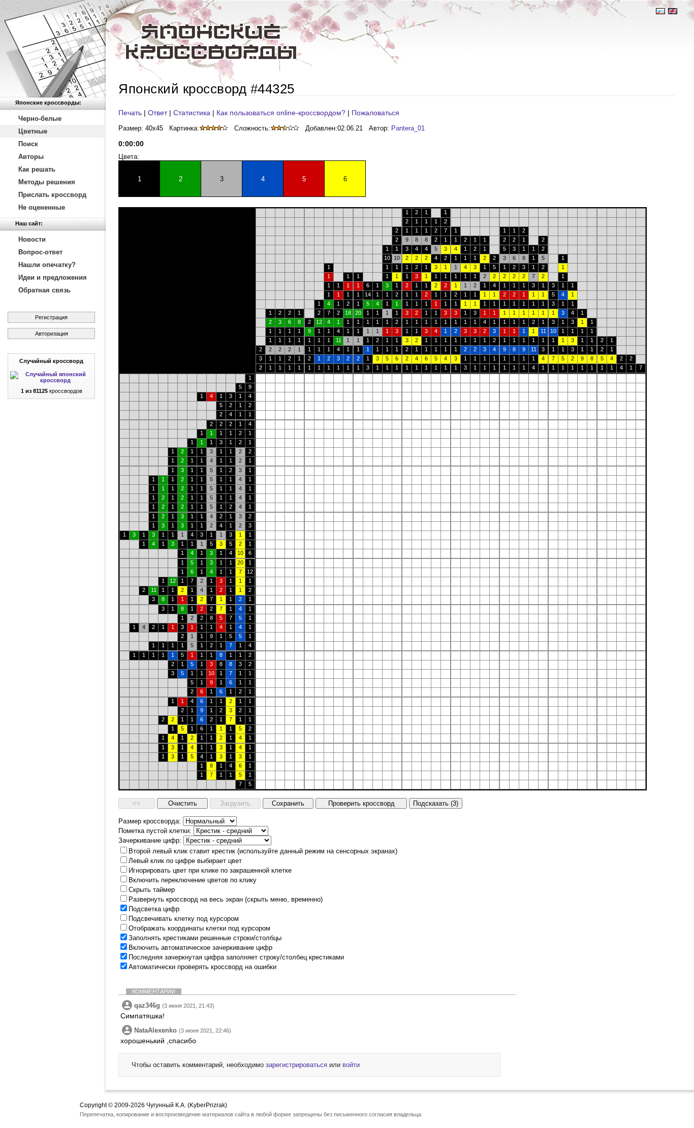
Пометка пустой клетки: (155, 831)
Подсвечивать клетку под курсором (184, 918)
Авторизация (51, 333)
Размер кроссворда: (149, 821)
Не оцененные (41, 207)
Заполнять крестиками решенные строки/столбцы (205, 938)
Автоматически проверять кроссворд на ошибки (202, 967)
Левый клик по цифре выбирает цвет (185, 861)
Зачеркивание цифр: (149, 840)
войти (351, 1065)
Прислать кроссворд (52, 194)
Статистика (191, 113)
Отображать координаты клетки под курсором (199, 928)
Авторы (31, 156)
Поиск (28, 144)
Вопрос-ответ (40, 252)
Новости (32, 239)
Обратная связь (44, 290)
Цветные (32, 131)
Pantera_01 (408, 128)
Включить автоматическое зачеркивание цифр (200, 947)
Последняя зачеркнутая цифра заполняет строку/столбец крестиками (236, 957)
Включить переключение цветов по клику (193, 880)
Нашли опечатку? (47, 265)
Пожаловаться (375, 113)
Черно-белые (39, 118)
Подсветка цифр (154, 909)
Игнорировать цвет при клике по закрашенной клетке (210, 870)
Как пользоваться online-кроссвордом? (280, 113)
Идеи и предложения (52, 277)
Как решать (36, 169)
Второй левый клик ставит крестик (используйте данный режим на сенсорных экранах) (263, 851)
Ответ (157, 113)
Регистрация (51, 317)
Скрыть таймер (152, 889)
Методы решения (46, 182)
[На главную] (53, 48)
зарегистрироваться (296, 1065)
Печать (130, 113)
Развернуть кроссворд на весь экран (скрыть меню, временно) (226, 899)
